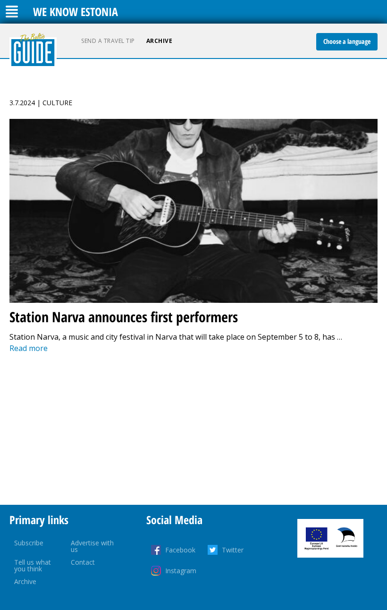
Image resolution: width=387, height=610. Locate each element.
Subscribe (28, 542)
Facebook (180, 549)
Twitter (233, 549)
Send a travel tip (108, 41)
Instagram (180, 570)
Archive (159, 41)
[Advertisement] (193, 429)
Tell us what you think (32, 565)
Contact (83, 562)
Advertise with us (92, 546)
